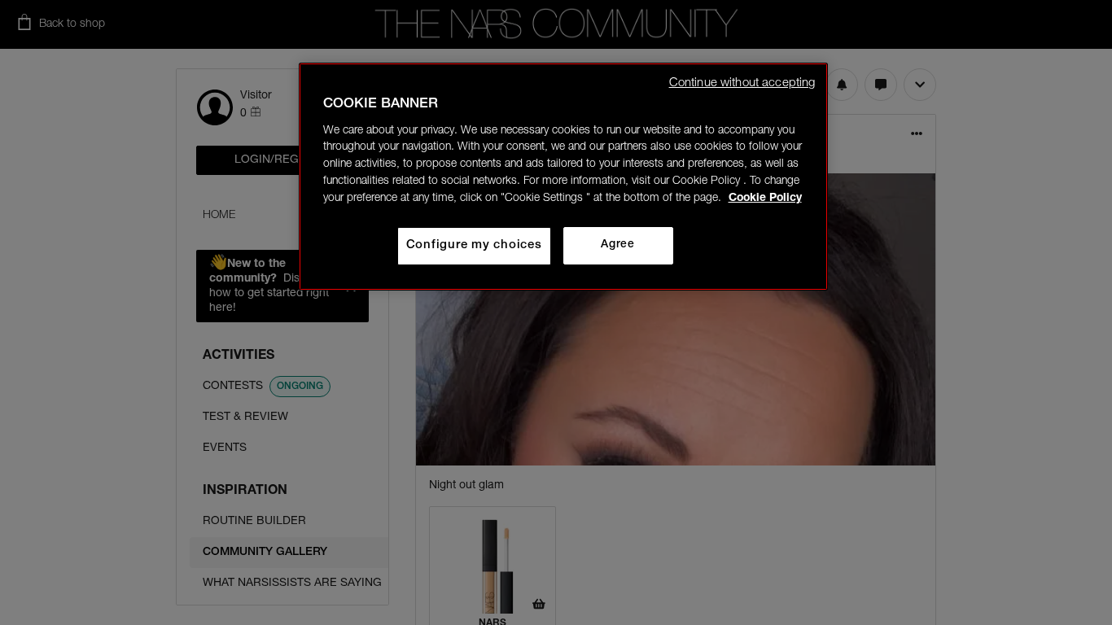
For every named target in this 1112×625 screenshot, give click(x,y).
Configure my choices (474, 245)
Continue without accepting (742, 83)
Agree (617, 245)
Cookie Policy (765, 198)
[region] (563, 177)
